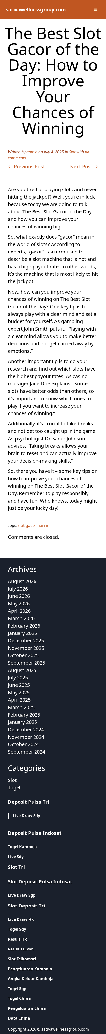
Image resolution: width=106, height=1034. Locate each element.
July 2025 (18, 677)
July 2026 (18, 588)
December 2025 (26, 640)
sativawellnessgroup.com (36, 9)
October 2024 (23, 744)
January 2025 (22, 722)
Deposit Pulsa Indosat (35, 833)
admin (31, 152)
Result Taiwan (21, 949)
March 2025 (21, 707)
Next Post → (84, 166)
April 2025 (19, 699)
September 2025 (26, 662)
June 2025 (19, 685)
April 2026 (19, 611)
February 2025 (24, 714)
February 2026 (24, 625)
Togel (14, 787)
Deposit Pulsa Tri (28, 802)
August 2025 (22, 670)
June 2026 (19, 596)
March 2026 (21, 618)
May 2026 (19, 603)
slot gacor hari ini (34, 525)
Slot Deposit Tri (26, 905)
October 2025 (23, 655)
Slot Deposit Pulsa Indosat (40, 881)
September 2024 (26, 751)
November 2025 (26, 648)
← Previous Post (26, 166)
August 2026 (22, 581)
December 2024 (26, 729)
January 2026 (22, 633)
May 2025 (19, 692)
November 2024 (26, 737)
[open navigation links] (95, 9)
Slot (72, 152)
